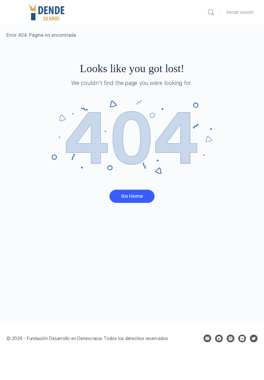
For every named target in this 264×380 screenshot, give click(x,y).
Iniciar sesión (240, 12)
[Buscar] (210, 12)
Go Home (132, 196)
